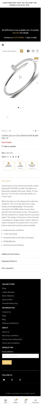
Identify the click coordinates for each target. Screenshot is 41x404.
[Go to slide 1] (18, 107)
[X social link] (10, 156)
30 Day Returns (9, 241)
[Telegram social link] (18, 156)
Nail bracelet (17, 206)
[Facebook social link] (8, 156)
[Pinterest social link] (13, 156)
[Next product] (38, 131)
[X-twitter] (12, 380)
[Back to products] (35, 131)
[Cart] (37, 51)
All (10, 131)
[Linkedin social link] (16, 156)
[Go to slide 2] (20, 107)
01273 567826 (18, 37)
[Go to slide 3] (22, 107)
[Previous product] (33, 131)
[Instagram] (20, 380)
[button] (3, 45)
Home (4, 131)
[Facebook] (4, 380)
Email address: (8, 352)
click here (16, 33)
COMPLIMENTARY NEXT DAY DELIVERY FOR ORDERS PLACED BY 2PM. (21, 4)
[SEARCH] (21, 51)
